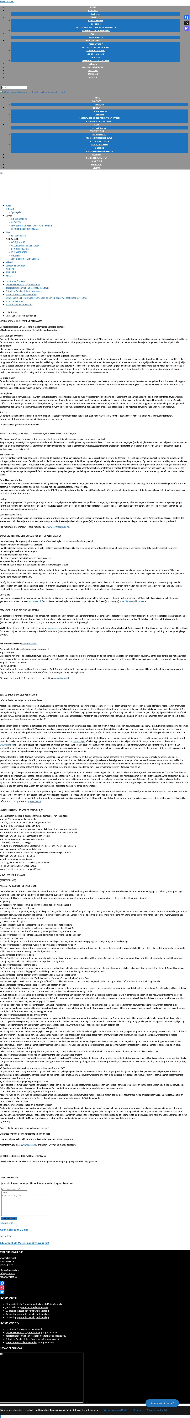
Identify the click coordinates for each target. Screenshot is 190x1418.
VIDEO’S (93, 77)
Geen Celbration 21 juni (14, 1229)
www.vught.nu (6, 1264)
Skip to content (7, 1)
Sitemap (137, 1410)
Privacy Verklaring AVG (157, 1410)
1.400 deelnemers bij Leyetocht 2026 (23, 284)
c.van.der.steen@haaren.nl (132, 601)
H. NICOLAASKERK (19, 219)
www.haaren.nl (34, 601)
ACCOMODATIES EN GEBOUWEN (25, 245)
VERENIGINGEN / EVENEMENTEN (25, 259)
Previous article (7, 1223)
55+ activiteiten (18, 235)
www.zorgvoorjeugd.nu (58, 527)
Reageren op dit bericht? (162, 1403)
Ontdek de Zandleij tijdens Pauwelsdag (24, 291)
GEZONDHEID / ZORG (20, 249)
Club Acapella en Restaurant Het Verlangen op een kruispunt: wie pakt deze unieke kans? (46, 298)
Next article (5, 1236)
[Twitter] (94, 1292)
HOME (8, 205)
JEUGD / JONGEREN (19, 252)
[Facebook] (94, 1283)
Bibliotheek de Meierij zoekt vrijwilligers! (24, 1243)
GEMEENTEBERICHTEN (15, 265)
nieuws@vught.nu (8, 1277)
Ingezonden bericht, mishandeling (33, 1310)
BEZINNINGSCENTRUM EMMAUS (25, 229)
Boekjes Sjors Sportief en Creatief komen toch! (27, 288)
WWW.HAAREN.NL (29, 643)
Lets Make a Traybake (15, 281)
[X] (186, 23)
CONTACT (10, 209)
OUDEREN (15, 255)
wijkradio (10, 262)
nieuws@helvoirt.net (9, 1270)
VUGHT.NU (10, 269)
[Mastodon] (186, 28)
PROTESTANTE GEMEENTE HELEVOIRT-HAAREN (31, 225)
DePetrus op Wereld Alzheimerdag (21, 294)
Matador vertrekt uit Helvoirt (19, 304)
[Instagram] (94, 1287)
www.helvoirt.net (8, 1258)
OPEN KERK (16, 222)
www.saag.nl (79, 741)
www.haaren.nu (7, 1261)
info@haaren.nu (7, 1273)
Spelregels (16, 212)
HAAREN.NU (11, 272)
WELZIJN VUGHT (18, 242)
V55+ (8, 232)
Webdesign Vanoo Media (115, 1410)
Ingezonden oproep (15, 301)
